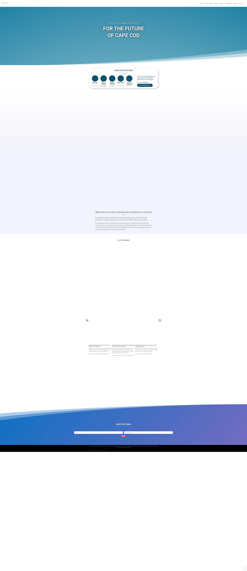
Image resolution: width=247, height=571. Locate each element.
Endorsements (228, 3)
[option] (100, 300)
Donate (240, 3)
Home (201, 3)
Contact (235, 3)
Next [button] (159, 320)
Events (206, 3)
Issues (210, 3)
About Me (221, 3)
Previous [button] (87, 320)
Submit (123, 436)
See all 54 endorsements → (145, 85)
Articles (215, 3)
